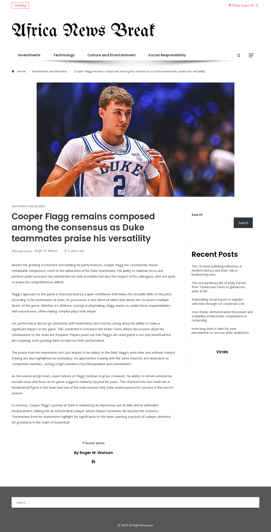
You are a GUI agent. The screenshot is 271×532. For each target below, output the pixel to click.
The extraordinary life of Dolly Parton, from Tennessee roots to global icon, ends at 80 (219, 287)
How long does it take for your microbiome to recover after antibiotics (220, 330)
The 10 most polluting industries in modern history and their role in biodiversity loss (217, 270)
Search (197, 214)
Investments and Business (29, 206)
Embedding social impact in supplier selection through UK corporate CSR (218, 301)
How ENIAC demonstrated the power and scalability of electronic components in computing (222, 316)
